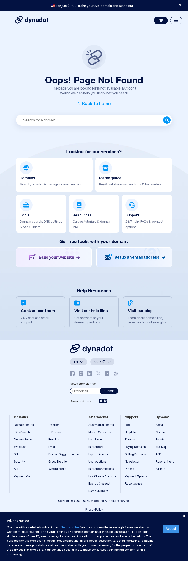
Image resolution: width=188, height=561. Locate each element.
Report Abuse (133, 483)
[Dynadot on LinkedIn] (89, 373)
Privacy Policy (94, 509)
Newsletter (132, 461)
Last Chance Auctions (102, 476)
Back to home (96, 103)
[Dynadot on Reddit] (115, 373)
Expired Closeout (99, 483)
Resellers (54, 439)
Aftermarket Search (101, 424)
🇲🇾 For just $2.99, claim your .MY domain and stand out (92, 5)
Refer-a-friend (165, 461)
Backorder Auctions (101, 469)
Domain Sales (23, 439)
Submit (109, 391)
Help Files (131, 432)
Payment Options (136, 476)
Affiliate (160, 469)
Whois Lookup (57, 469)
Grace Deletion (58, 461)
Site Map (161, 447)
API (16, 469)
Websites (20, 447)
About (159, 424)
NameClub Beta (98, 491)
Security (19, 461)
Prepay (129, 469)
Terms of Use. (70, 527)
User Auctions (97, 461)
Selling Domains (135, 454)
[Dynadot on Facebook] (72, 373)
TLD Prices (55, 432)
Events (160, 439)
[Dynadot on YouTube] (107, 373)
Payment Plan (22, 476)
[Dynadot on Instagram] (81, 373)
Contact (161, 432)
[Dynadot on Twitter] (98, 373)
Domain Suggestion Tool (64, 454)
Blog (128, 424)
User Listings (96, 439)
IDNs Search (22, 432)
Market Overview (99, 432)
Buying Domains (135, 447)
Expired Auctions (99, 454)
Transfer (53, 424)
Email (51, 447)
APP (158, 454)
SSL (16, 454)
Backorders (95, 447)
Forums (130, 439)
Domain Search (24, 424)
